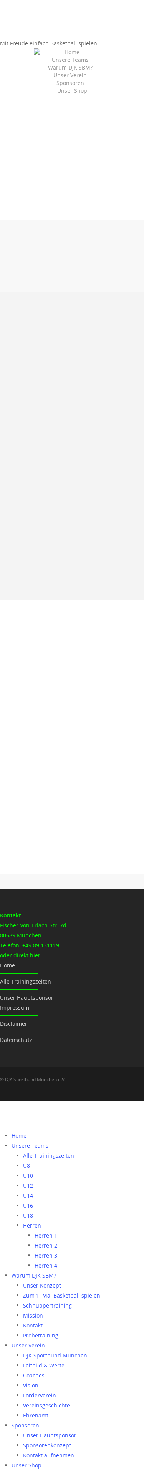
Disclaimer (13, 1023)
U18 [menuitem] (28, 1215)
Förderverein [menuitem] (39, 1395)
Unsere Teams (70, 59)
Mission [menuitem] (33, 1315)
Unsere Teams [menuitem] (30, 1145)
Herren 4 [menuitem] (46, 1265)
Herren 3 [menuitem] (46, 1255)
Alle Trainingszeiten (25, 981)
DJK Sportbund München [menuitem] (55, 1355)
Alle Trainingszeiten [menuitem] (48, 1155)
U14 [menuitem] (28, 1195)
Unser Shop (72, 90)
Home (72, 52)
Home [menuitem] (19, 1135)
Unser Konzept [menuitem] (42, 1285)
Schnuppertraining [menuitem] (47, 1305)
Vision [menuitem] (30, 1385)
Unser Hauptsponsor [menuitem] (49, 1435)
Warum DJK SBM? (70, 67)
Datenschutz (16, 1039)
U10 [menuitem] (28, 1175)
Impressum (14, 1007)
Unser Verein (70, 75)
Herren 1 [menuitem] (46, 1235)
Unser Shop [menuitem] (26, 1465)
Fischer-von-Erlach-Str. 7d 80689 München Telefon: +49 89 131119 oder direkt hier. (33, 935)
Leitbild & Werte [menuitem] (44, 1365)
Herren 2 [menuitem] (46, 1245)
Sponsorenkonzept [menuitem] (47, 1445)
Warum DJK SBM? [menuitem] (34, 1275)
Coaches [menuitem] (34, 1375)
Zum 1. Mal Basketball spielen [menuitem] (61, 1295)
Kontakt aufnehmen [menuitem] (48, 1455)
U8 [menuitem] (26, 1165)
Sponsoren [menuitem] (25, 1425)
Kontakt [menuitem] (33, 1325)
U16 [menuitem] (28, 1205)
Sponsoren (70, 82)
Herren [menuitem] (32, 1225)
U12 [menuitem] (28, 1185)
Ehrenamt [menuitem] (35, 1415)
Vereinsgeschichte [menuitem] (46, 1405)
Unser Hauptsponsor (26, 997)
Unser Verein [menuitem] (28, 1345)
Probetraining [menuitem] (40, 1335)
